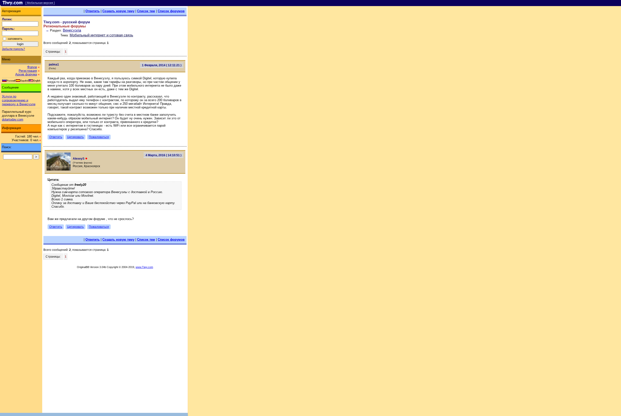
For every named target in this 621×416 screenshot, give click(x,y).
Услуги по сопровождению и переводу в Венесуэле (18, 100)
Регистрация (28, 71)
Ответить (92, 11)
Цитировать (75, 137)
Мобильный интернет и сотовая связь (101, 35)
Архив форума (26, 74)
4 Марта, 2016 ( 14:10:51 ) (163, 155)
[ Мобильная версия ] (40, 3)
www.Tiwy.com (144, 267)
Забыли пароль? (13, 49)
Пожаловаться (99, 137)
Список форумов (171, 11)
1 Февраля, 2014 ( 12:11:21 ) (161, 65)
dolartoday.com (12, 119)
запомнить (15, 39)
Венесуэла (72, 30)
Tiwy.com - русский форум (66, 22)
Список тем (146, 11)
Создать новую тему (118, 11)
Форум (32, 67)
